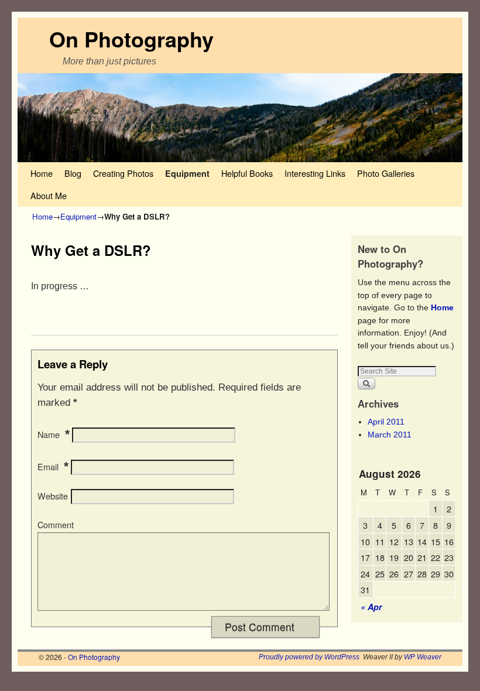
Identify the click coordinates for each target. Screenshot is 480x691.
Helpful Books (247, 173)
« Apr (371, 607)
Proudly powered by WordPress (309, 657)
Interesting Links (314, 173)
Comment (55, 525)
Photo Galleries (385, 173)
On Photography (131, 38)
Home (41, 173)
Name (48, 434)
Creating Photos (123, 173)
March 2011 (390, 434)
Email (48, 467)
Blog (72, 173)
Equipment (187, 173)
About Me (48, 195)
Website (52, 496)
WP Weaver (422, 657)
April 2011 (386, 421)
